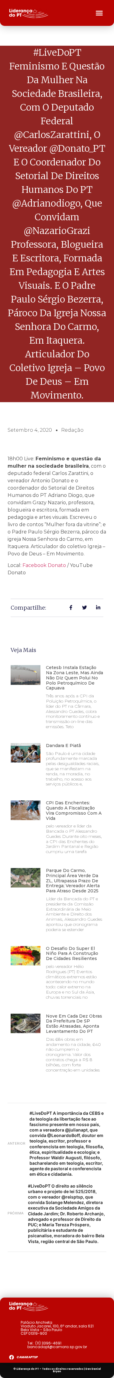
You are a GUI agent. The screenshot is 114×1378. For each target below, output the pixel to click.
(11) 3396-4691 (48, 1343)
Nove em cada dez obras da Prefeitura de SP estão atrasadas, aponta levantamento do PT (74, 1023)
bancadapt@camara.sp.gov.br (57, 1346)
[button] (99, 13)
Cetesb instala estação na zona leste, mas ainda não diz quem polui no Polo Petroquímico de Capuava (74, 678)
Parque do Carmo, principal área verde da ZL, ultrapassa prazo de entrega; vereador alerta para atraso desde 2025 (73, 881)
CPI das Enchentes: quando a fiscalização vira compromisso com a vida (74, 810)
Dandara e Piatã (63, 745)
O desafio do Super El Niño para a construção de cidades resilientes (72, 954)
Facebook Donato (44, 565)
